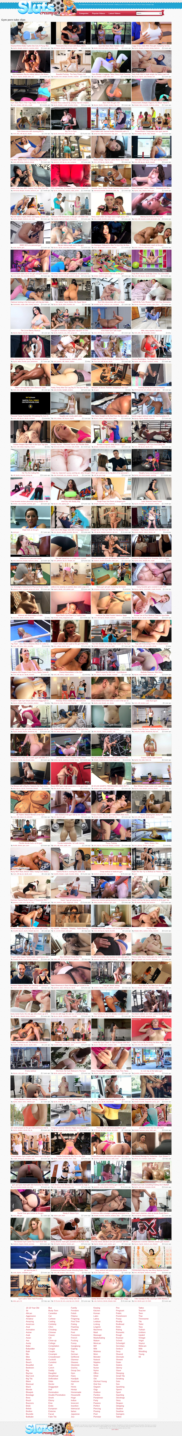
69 (140, 1357)
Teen (141, 1313)
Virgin (141, 1340)
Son (118, 1384)
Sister (118, 1362)
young (65, 1045)
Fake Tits (52, 1417)
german (108, 589)
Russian (119, 1338)
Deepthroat (53, 1376)
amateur (111, 105)
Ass (27, 1340)
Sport (118, 1392)
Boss (28, 1398)
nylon (109, 788)
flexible (77, 447)
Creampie (52, 1354)
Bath (28, 1351)
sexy (26, 1073)
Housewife (75, 1395)
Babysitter (30, 1349)
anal (95, 76)
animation (29, 817)
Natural (96, 1360)
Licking (96, 1324)
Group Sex (75, 1370)
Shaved (119, 1354)
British (28, 1409)
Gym (73, 1373)
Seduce (119, 1349)
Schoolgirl (120, 1343)
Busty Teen (53, 1311)
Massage (97, 1335)
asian (14, 247)
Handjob (74, 1379)
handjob (64, 390)
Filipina (74, 1316)
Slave (118, 1370)
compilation (25, 1272)
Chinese (52, 1332)
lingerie (145, 190)
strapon (32, 447)
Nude (95, 1365)
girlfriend (59, 560)
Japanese (75, 1414)
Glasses (74, 1362)
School (119, 1340)
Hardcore (75, 1381)
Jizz (72, 1417)
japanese (56, 162)
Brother (29, 1411)
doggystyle (66, 617)
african (111, 418)
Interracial (75, 1409)
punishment (34, 361)
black (141, 105)
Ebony (51, 1400)
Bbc (27, 1354)
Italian (73, 1411)
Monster (97, 1357)
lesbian (19, 105)
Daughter (52, 1373)
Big (27, 1370)
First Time (75, 1321)
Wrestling (143, 1351)
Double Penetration (56, 1395)
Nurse (96, 1368)
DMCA (116, 1429)
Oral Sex (97, 1384)
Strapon (119, 1403)
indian (55, 959)
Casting (51, 1321)
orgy (113, 133)
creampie (68, 447)
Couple (51, 1351)
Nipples (96, 1362)
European (52, 1409)
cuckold (73, 731)
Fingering (75, 1319)
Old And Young (100, 1381)
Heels (73, 1387)
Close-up (52, 1340)
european (73, 162)
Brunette (29, 1414)
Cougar (51, 1349)
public (105, 788)
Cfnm (50, 1327)
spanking (153, 475)
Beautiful (30, 1365)
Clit (49, 1338)
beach (63, 931)
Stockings (120, 1398)
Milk (95, 1349)
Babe (28, 1346)
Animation (30, 1330)
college (59, 646)
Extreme (52, 1411)
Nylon (96, 1370)
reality (74, 1158)
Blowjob (29, 1392)
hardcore (25, 48)
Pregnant (120, 1311)
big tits (15, 48)
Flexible (74, 1330)
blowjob (20, 48)
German (74, 1354)
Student (119, 1409)
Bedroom (30, 1368)
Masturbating (99, 1338)
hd (21, 1301)
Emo (50, 1403)
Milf (95, 1346)
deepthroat (109, 190)
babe (102, 133)
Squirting (120, 1395)
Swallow (120, 1411)
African (29, 1313)
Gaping (74, 1349)
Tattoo (141, 1308)
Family (74, 1308)
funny (140, 560)
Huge (73, 1398)
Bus (50, 1308)
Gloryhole (75, 1365)
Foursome (75, 1335)
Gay (73, 1351)
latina (106, 48)
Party (95, 1400)
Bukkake (30, 1417)
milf (54, 48)
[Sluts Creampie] (47, 8)
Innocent (74, 1403)
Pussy (118, 1319)
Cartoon (51, 1319)
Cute (50, 1365)
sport (109, 276)
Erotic (50, 1406)
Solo (118, 1381)
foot (154, 76)
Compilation (53, 1346)
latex (112, 76)
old (154, 532)
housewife (147, 333)
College (51, 1343)
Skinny (119, 1368)
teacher (64, 646)
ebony (116, 48)
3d (94, 390)
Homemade (76, 1392)
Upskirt (142, 1335)
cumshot (31, 48)
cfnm (68, 333)
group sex (97, 133)
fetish (149, 190)
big (74, 133)
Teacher (142, 1311)
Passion (97, 1403)
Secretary (120, 1346)
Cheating (52, 1330)
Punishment (121, 1316)
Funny (74, 1343)
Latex (95, 1316)
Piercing (97, 1409)
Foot (73, 1332)
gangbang (149, 1016)
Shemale (120, 1357)
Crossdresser (54, 1357)
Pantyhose (98, 1398)
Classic (51, 1335)
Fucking (74, 1340)
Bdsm (28, 1360)
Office (96, 1373)
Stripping (120, 1406)
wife (139, 333)
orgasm (67, 674)
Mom (95, 1354)
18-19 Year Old (32, 1308)
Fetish (73, 1313)
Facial (51, 1414)
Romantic (120, 1332)
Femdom (75, 1311)
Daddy (51, 1370)
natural (77, 276)
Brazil (28, 1400)
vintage (59, 418)
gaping (64, 503)
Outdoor (97, 1392)
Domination (53, 1392)
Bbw (28, 1357)
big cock (116, 105)
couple (104, 76)
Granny (74, 1368)
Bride (28, 1406)
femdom (149, 304)
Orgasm (96, 1387)
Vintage (142, 1338)
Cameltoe (52, 1313)
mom (14, 105)
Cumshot (52, 1362)
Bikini (28, 1381)
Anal (28, 1327)
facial (37, 589)
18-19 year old (138, 390)
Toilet (141, 1324)
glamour (140, 845)
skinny (113, 589)
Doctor (51, 1384)
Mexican (97, 1343)
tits (29, 333)
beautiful (55, 76)
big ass (15, 76)
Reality (119, 1321)
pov (38, 190)
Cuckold (52, 1360)
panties (68, 589)
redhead (26, 987)
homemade (61, 190)
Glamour (74, 1360)
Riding (119, 1330)
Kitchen (96, 1311)
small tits (76, 76)
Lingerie (97, 1327)
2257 (113, 1429)
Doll (50, 1389)
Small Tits (120, 1376)
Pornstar (97, 1417)
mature (67, 361)
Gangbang (75, 1346)
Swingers (120, 1414)
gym (116, 133)
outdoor (72, 361)
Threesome (144, 1319)
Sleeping (120, 1373)
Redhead (120, 1324)
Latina (96, 1319)
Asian (28, 1338)
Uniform (142, 1332)
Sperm (119, 1389)
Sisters (119, 1365)
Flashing (75, 1327)
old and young (66, 1187)
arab (145, 76)
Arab (28, 1335)
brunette (111, 48)
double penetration (151, 219)
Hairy (73, 1376)
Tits (140, 1321)
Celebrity (52, 1324)
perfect (77, 190)
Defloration (53, 1379)
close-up (147, 247)
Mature (96, 1340)
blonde (75, 48)
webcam (116, 987)
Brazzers (30, 1403)
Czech (51, 1368)
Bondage (30, 1395)
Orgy (95, 1389)
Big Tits (29, 1379)
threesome (69, 48)
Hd (72, 1384)
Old (95, 1379)
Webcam (142, 1346)
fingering (27, 447)
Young (141, 1354)
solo (32, 333)
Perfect (96, 1406)
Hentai (74, 1389)
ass (33, 76)
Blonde (29, 1389)
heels (24, 1101)
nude (112, 333)
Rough (119, 1335)
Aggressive (31, 1316)
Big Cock (30, 1376)
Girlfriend (75, 1357)
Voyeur (142, 1343)
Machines (97, 1330)
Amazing (30, 1321)
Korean (96, 1313)
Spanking (120, 1387)
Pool (95, 1414)
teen (60, 76)
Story (118, 1400)
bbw (18, 133)
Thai (141, 1316)
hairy (26, 105)
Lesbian (97, 1321)
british (37, 48)
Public (119, 1313)
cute (19, 503)
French (74, 1338)
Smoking (120, 1379)
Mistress (97, 1351)
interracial (101, 48)
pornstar (29, 503)
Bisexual (30, 1384)
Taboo (118, 1417)
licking (151, 48)
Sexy (118, 1351)
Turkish (142, 1330)
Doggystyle (53, 1387)
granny (59, 361)
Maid (95, 1332)
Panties (96, 1395)
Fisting (74, 1324)
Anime (29, 1332)
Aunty (28, 1343)
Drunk (51, 1398)
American (30, 1324)
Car (50, 1316)
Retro (118, 1327)
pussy (109, 219)
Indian (73, 1400)
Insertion (74, 1406)
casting (156, 361)
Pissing (96, 1411)
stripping (71, 1272)
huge (103, 475)
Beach (29, 1362)
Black (28, 1387)
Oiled (95, 1376)
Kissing (96, 1308)
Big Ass (29, 1373)
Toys (141, 1327)
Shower (119, 1360)
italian (75, 1130)
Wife (141, 1349)
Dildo (50, 1381)
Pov (117, 1308)
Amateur (29, 1319)
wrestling (30, 646)
